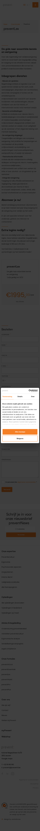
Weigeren (20, 438)
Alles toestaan (20, 432)
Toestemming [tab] (7, 396)
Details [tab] (20, 396)
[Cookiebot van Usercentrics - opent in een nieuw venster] (29, 390)
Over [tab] (33, 396)
